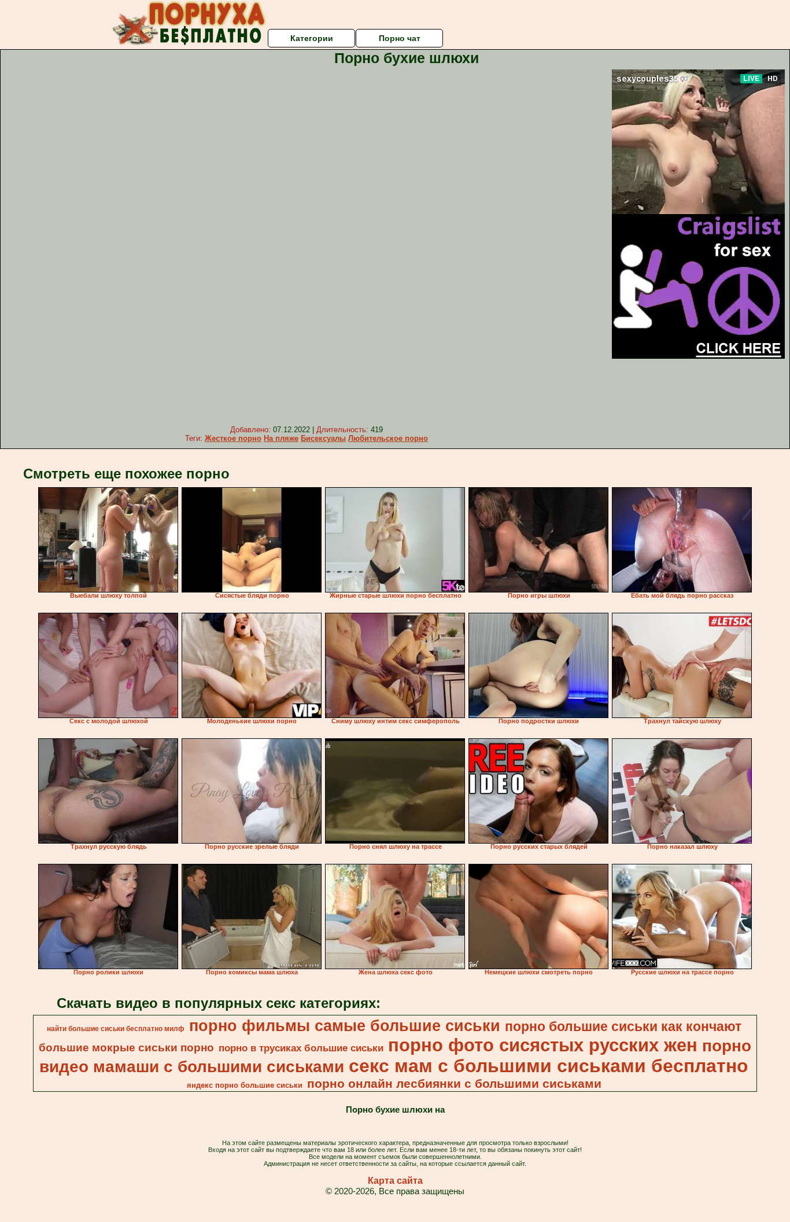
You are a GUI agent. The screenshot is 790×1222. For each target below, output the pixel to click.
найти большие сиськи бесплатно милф (115, 1029)
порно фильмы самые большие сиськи (344, 1026)
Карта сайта (395, 1181)
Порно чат (399, 38)
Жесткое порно (233, 438)
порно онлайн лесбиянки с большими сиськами (454, 1084)
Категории (311, 38)
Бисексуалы (323, 438)
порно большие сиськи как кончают (623, 1026)
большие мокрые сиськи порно (126, 1047)
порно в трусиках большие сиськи (301, 1048)
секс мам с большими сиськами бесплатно (548, 1065)
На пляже (281, 438)
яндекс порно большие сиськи (244, 1085)
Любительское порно (388, 438)
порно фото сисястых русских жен (542, 1045)
